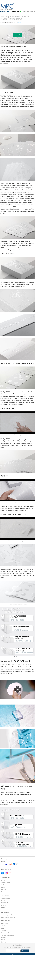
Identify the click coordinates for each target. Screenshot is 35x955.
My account (4, 880)
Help (2, 928)
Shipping (3, 930)
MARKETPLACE (16, 11)
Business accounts (7, 892)
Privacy (3, 937)
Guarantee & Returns (7, 933)
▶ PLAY (17, 35)
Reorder (3, 889)
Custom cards (5, 898)
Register (3, 887)
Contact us (4, 923)
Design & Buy (5, 11)
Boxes (3, 900)
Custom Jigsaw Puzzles (8, 915)
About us (4, 926)
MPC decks (5, 905)
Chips (3, 907)
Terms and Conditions (7, 935)
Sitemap (3, 939)
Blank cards (4, 902)
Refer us (3, 942)
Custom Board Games (8, 917)
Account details (5, 882)
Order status (5, 885)
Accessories (5, 910)
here (19, 23)
